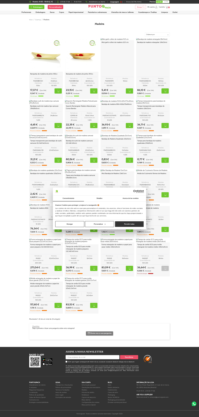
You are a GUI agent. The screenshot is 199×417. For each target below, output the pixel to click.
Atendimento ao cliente (97, 2)
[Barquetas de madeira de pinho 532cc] (46, 55)
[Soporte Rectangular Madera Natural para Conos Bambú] (81, 102)
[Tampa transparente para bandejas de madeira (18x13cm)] (153, 102)
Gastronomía (112, 390)
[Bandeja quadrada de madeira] (153, 205)
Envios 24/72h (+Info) (133, 2)
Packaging (111, 395)
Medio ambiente (113, 387)
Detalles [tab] (100, 198)
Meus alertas (86, 400)
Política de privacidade (63, 387)
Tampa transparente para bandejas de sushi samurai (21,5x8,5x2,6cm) (46, 142)
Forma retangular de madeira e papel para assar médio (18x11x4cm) (117, 246)
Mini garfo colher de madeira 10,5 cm (115, 42)
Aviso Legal (59, 395)
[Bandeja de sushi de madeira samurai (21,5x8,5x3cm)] (81, 137)
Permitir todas (129, 224)
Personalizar (98, 224)
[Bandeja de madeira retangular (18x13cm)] (153, 39)
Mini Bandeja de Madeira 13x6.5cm (114, 173)
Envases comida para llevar (117, 402)
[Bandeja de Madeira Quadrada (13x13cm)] (117, 136)
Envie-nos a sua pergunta (100, 333)
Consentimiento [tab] (68, 198)
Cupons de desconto (89, 397)
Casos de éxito (113, 392)
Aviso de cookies (61, 392)
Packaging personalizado (116, 400)
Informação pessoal (88, 385)
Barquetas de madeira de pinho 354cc (79, 74)
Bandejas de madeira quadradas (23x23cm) (45, 173)
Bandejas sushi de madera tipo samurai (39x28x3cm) (44, 107)
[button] (122, 12)
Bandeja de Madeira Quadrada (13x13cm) (116, 139)
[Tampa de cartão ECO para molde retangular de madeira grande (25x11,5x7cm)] (81, 279)
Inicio (109, 385)
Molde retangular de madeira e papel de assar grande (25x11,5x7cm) (44, 285)
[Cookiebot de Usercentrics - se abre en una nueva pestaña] (135, 191)
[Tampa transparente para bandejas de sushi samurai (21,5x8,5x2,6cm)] (46, 137)
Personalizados (55, 7)
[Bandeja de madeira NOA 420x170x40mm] (117, 101)
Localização (33, 392)
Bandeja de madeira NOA (39, 208)
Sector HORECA (113, 397)
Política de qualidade (36, 395)
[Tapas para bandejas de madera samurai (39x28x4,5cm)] (81, 171)
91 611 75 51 (140, 391)
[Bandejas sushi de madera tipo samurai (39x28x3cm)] (46, 102)
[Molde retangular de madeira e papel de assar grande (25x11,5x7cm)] (46, 279)
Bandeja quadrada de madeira (148, 208)
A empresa (33, 387)
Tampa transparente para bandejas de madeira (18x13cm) (150, 107)
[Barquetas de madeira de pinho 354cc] (81, 55)
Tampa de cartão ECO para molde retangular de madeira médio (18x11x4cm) (152, 246)
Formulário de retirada (63, 397)
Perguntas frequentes (36, 390)
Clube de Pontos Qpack (37, 397)
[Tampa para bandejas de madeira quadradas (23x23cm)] (153, 137)
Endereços (85, 395)
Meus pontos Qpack (89, 405)
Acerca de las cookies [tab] (131, 198)
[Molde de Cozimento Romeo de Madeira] (153, 170)
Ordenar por (150, 34)
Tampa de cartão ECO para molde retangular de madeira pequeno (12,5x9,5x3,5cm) (78, 249)
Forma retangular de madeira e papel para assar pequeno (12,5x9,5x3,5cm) (45, 246)
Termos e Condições (62, 390)
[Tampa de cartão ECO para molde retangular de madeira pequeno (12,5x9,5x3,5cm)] (81, 241)
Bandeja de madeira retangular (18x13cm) (152, 42)
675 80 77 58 (65, 2)
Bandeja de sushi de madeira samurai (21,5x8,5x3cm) (79, 142)
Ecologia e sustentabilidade (38, 402)
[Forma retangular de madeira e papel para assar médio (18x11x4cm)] (117, 240)
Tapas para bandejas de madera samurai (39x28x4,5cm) (80, 176)
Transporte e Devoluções (64, 385)
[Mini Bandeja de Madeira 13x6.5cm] (117, 170)
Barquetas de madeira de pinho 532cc (43, 74)
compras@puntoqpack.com (159, 397)
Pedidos (84, 390)
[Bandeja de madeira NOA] (46, 205)
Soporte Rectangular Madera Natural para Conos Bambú (81, 107)
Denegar (70, 224)
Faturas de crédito (88, 392)
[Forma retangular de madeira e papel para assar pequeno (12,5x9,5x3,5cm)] (46, 240)
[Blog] (165, 349)
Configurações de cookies (90, 402)
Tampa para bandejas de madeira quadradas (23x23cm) (149, 142)
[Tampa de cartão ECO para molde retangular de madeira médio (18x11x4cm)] (153, 240)
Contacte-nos (34, 400)
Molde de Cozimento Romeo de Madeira (151, 173)
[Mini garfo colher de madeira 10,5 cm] (117, 39)
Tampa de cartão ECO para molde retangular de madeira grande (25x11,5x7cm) (78, 286)
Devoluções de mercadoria (91, 387)
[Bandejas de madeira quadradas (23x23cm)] (46, 170)
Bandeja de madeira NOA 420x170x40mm (117, 104)
